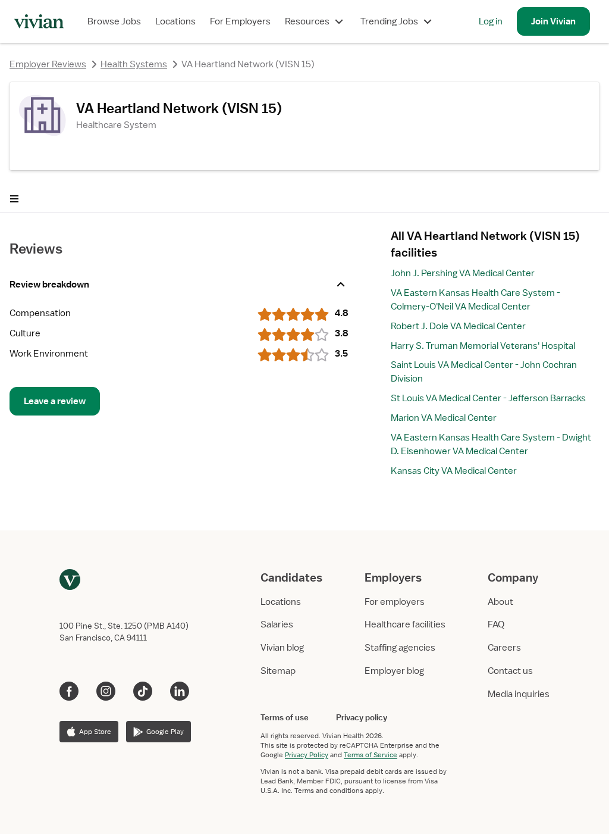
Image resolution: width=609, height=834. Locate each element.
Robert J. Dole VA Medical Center (458, 326)
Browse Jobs (114, 21)
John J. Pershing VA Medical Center (463, 273)
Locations (175, 21)
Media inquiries (519, 694)
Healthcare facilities (405, 624)
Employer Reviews (48, 64)
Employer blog (394, 671)
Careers (504, 648)
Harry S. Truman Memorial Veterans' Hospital (483, 346)
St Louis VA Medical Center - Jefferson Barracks (488, 398)
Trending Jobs (389, 21)
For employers (395, 602)
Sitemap (278, 671)
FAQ (496, 624)
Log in (491, 21)
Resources (307, 21)
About (500, 602)
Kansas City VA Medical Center (454, 471)
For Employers (240, 21)
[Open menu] (14, 199)
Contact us (510, 671)
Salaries (276, 624)
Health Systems (134, 64)
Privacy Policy (306, 755)
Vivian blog (282, 648)
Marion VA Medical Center (444, 418)
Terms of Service (370, 755)
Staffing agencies (400, 648)
